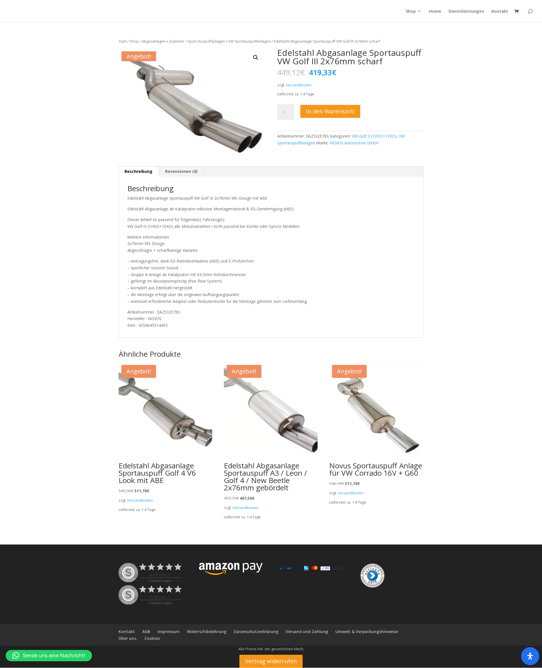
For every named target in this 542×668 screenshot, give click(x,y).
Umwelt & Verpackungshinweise (366, 631)
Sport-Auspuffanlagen (206, 41)
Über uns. (128, 638)
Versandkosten (299, 85)
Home (435, 11)
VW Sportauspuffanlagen (249, 41)
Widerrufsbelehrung (206, 631)
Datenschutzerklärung (256, 631)
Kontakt (499, 11)
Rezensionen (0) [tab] (181, 171)
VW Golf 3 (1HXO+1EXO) (374, 136)
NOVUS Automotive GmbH (354, 142)
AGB (146, 631)
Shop (411, 11)
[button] (256, 57)
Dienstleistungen (466, 11)
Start (122, 41)
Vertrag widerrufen (271, 661)
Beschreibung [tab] (138, 171)
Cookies (152, 638)
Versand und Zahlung (307, 631)
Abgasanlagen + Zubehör (163, 41)
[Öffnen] (530, 656)
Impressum (169, 631)
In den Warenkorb (330, 111)
